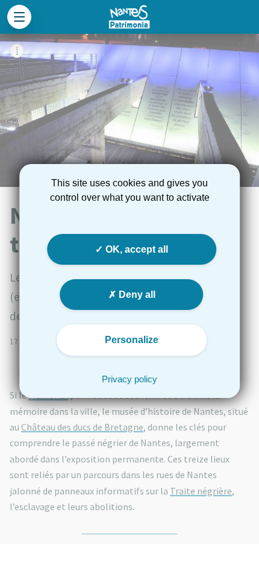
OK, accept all (135, 249)
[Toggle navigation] (19, 17)
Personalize (131, 340)
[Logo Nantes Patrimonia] (129, 17)
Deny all (135, 294)
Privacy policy (129, 379)
